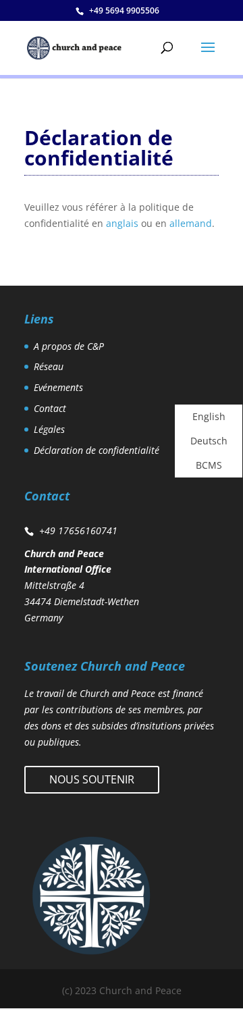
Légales (49, 429)
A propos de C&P (69, 346)
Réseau (48, 366)
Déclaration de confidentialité (96, 450)
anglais (122, 223)
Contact (50, 408)
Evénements (58, 387)
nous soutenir (91, 779)
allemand (190, 223)
